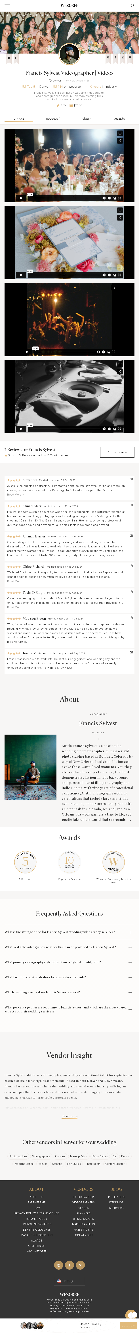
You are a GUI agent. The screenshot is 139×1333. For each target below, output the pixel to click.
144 (60, 86)
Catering (57, 1163)
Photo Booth (93, 1163)
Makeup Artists (79, 1156)
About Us (37, 1197)
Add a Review (117, 452)
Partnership (37, 1202)
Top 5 (31, 86)
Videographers (43, 15)
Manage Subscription (36, 1235)
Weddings (116, 1202)
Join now (128, 1325)
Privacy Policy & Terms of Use (36, 1213)
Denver (63, 15)
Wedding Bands (23, 1163)
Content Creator (115, 1163)
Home (8, 15)
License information (37, 1224)
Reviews (53, 119)
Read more (69, 1116)
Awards (120, 119)
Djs (114, 1156)
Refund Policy (36, 1218)
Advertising (36, 1246)
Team (36, 1207)
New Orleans (78, 80)
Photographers (18, 1156)
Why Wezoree (37, 1251)
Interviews (116, 1207)
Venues (42, 1163)
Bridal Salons (100, 1156)
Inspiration (116, 1197)
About (86, 119)
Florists (125, 1156)
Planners (60, 1156)
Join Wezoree (84, 1235)
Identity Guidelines (37, 1229)
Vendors (22, 15)
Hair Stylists (74, 1163)
